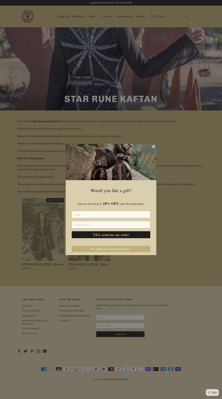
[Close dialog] (153, 146)
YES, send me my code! (111, 234)
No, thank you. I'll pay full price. (111, 249)
